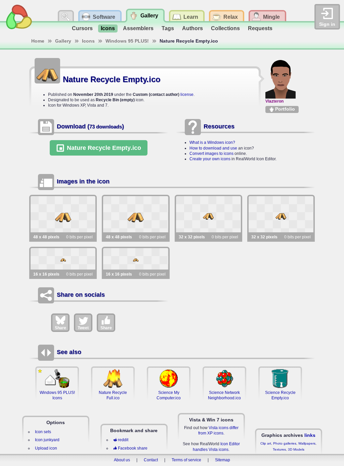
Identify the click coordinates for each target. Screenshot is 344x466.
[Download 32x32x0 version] (208, 214)
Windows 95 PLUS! (127, 41)
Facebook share (132, 448)
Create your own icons (209, 159)
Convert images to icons (211, 153)
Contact (151, 460)
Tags (168, 28)
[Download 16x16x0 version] (63, 258)
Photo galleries (284, 443)
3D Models (296, 449)
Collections (225, 28)
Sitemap (222, 460)
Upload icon (46, 448)
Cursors (82, 28)
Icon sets (43, 431)
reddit (123, 440)
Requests (260, 28)
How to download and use (213, 148)
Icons (108, 28)
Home (37, 41)
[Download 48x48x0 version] (63, 214)
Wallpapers (306, 443)
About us (122, 460)
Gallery (63, 41)
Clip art (265, 443)
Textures (279, 449)
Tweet (83, 328)
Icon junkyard (47, 440)
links (309, 435)
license (187, 94)
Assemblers (138, 28)
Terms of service (186, 460)
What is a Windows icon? (212, 142)
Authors (192, 28)
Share (60, 328)
